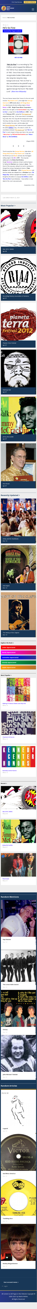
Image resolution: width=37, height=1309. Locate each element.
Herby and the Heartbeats (11, 539)
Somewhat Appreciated (10, 657)
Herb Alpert (6, 586)
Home (4, 18)
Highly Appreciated (8, 667)
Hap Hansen (7, 939)
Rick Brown (6, 484)
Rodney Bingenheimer (10, 1263)
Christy (5, 1029)
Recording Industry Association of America (16, 296)
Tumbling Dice (8, 1218)
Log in (5, 1286)
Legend (5, 1128)
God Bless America (9, 1173)
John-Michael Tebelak (10, 1074)
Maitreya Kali (7, 390)
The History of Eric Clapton (11, 633)
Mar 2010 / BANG (8, 249)
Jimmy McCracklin (8, 437)
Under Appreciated (8, 647)
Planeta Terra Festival (9, 343)
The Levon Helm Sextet (11, 984)
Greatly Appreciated (9, 662)
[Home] (7, 8)
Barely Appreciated (8, 652)
